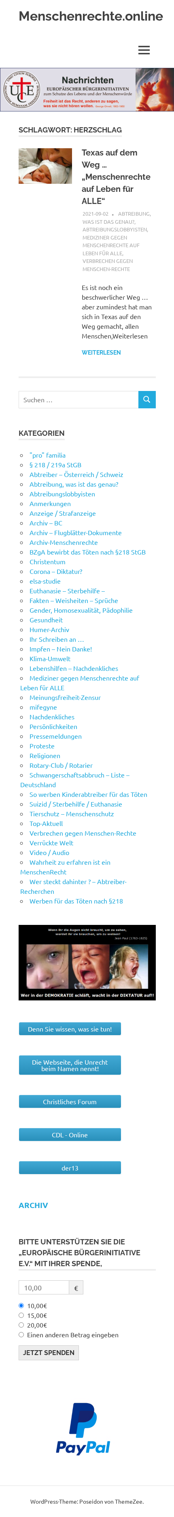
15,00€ (37, 1315)
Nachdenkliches (52, 716)
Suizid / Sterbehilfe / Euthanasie (76, 804)
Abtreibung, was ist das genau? (74, 484)
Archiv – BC (46, 523)
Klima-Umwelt (50, 658)
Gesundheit (46, 620)
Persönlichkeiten (53, 726)
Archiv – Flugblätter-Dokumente (76, 532)
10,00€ (37, 1305)
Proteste (42, 746)
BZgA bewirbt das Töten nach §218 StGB (88, 552)
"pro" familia (48, 455)
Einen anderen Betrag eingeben (73, 1334)
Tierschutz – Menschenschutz (72, 813)
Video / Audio (49, 852)
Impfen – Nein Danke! (61, 649)
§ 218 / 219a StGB (55, 464)
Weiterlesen (101, 352)
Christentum (48, 561)
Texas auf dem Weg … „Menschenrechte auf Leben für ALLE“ (116, 177)
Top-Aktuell (46, 823)
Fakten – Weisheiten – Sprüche (74, 600)
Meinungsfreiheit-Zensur (65, 697)
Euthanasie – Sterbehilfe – (67, 590)
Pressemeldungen (56, 736)
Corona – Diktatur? (56, 571)
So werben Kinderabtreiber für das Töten (88, 794)
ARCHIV (33, 1205)
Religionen (45, 755)
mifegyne (43, 707)
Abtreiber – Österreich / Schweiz (76, 474)
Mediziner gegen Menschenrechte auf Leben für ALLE (111, 245)
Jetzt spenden (48, 1353)
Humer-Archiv (49, 629)
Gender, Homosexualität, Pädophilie (81, 610)
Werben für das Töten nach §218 (76, 901)
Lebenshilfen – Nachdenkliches (74, 668)
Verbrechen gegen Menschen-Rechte (83, 833)
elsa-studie (45, 581)
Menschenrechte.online (91, 15)
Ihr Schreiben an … (57, 639)
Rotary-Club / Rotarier (61, 765)
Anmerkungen (50, 503)
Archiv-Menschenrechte (64, 542)
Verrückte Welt (51, 842)
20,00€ (37, 1325)
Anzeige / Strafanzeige (63, 513)
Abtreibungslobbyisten (115, 229)
